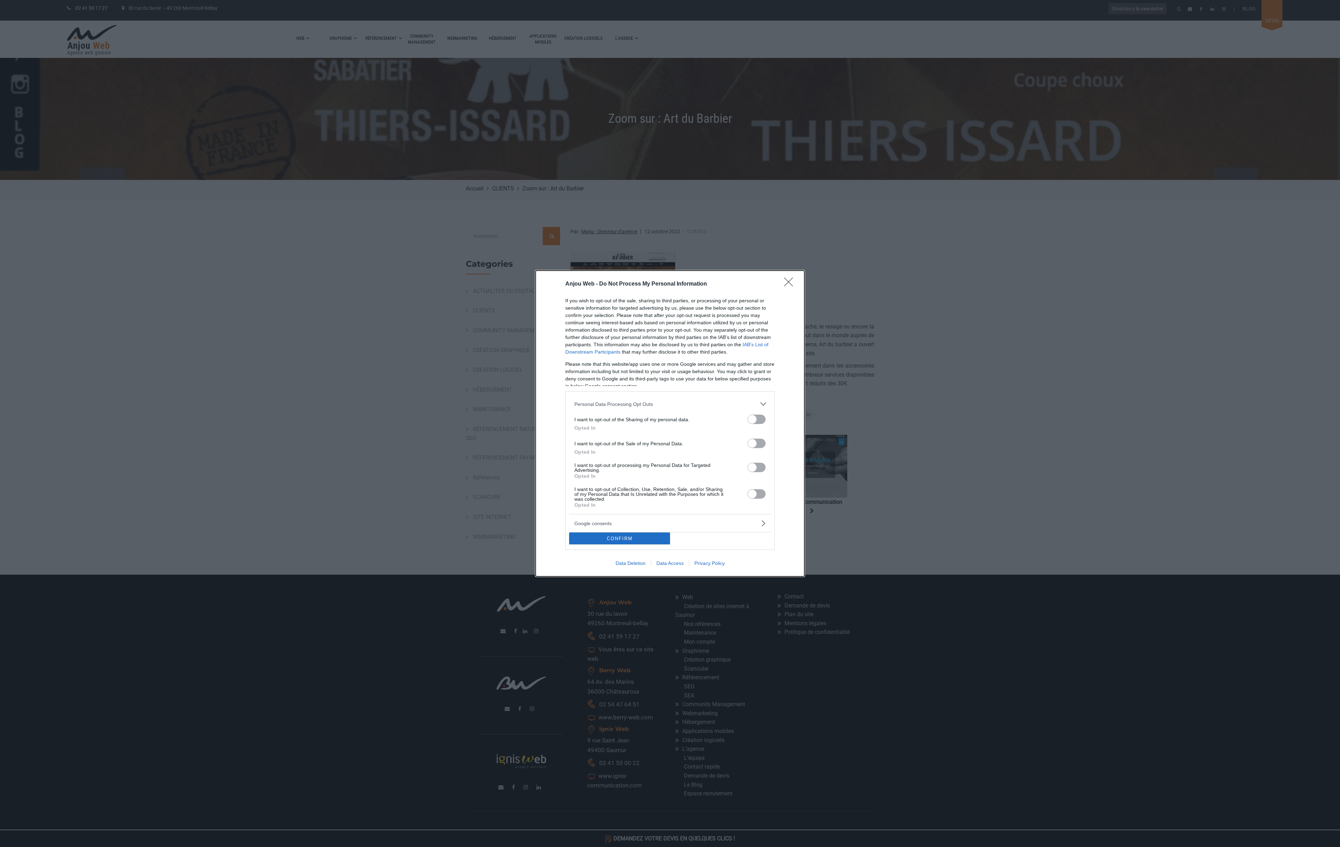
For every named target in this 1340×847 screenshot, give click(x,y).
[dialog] (670, 423)
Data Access (670, 563)
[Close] (790, 284)
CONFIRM (620, 538)
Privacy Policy (709, 563)
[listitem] (670, 404)
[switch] (756, 419)
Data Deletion (631, 563)
